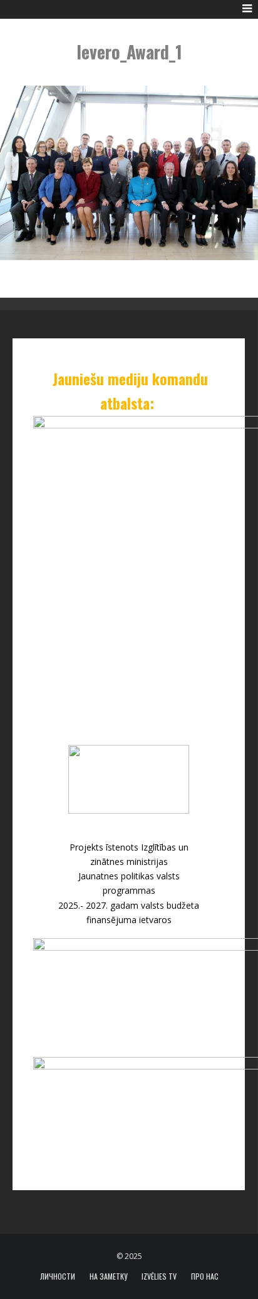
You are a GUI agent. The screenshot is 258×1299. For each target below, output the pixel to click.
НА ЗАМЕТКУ (108, 1276)
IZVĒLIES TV (159, 1276)
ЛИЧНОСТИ (57, 1276)
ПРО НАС (205, 1276)
